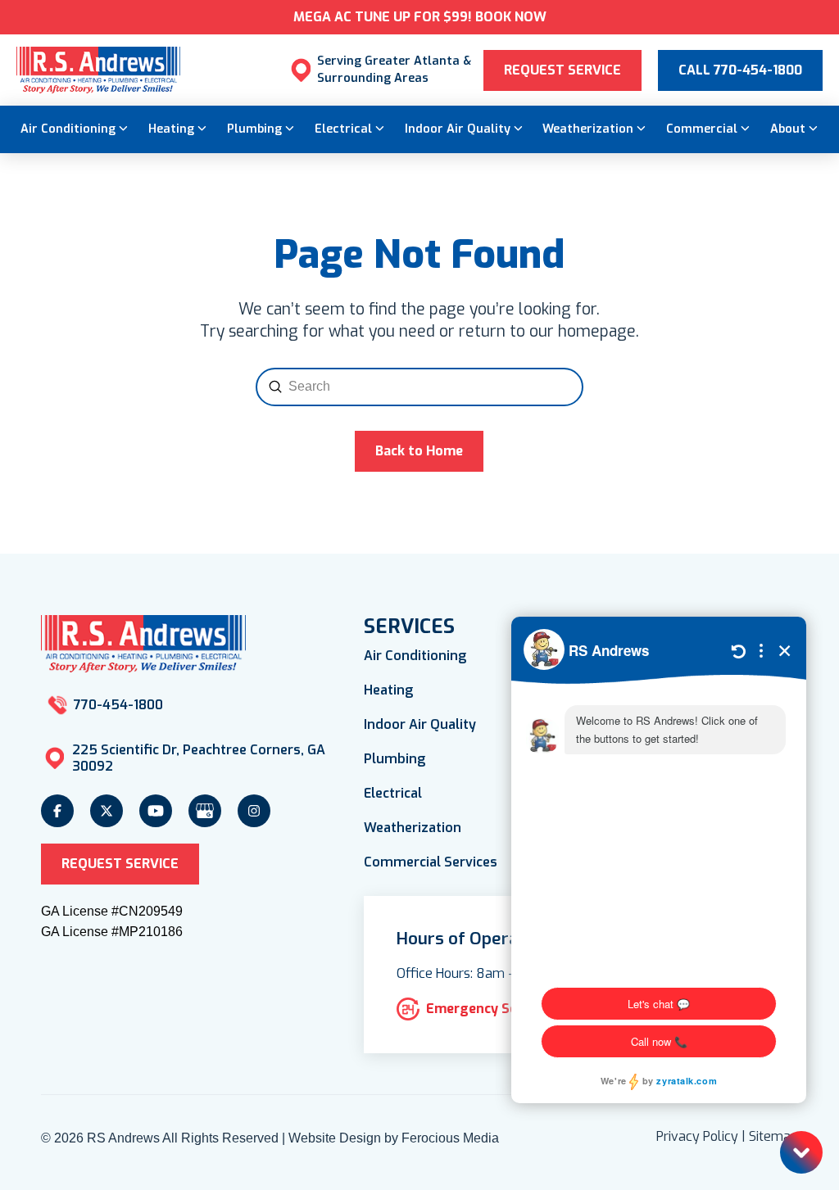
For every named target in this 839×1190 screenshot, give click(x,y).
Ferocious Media (450, 1138)
